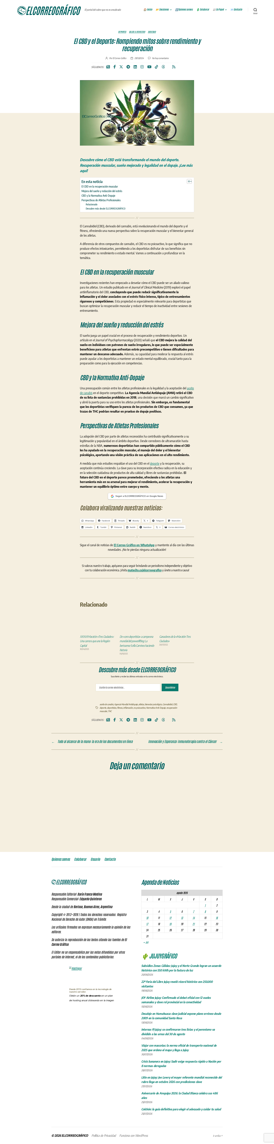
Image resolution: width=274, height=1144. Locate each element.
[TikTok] (156, 67)
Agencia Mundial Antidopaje (126, 704)
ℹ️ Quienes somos (184, 9)
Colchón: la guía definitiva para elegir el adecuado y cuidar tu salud (181, 1109)
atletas (141, 704)
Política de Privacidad (103, 1135)
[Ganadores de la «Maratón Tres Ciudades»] (176, 624)
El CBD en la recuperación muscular (99, 186)
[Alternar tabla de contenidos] (188, 181)
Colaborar (80, 859)
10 (147, 917)
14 (194, 917)
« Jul (145, 942)
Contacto (110, 859)
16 (217, 917)
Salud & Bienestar (137, 32)
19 (170, 924)
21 (194, 924)
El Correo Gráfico (119, 58)
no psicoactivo (139, 707)
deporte (154, 463)
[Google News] (108, 67)
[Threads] (163, 67)
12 (170, 917)
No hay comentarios (160, 58)
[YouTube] (149, 67)
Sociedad (152, 32)
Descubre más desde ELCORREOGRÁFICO (105, 208)
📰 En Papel (218, 9)
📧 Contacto (236, 9)
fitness (119, 707)
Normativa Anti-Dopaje (156, 707)
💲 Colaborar (202, 9)
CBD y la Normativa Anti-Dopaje (98, 195)
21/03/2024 (139, 58)
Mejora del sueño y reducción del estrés (101, 191)
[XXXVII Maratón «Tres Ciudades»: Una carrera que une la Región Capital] (97, 624)
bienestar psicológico (153, 704)
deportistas (111, 707)
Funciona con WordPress (133, 1135)
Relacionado (91, 204)
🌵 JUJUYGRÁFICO (159, 955)
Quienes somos (60, 859)
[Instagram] (142, 67)
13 (182, 917)
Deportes (122, 32)
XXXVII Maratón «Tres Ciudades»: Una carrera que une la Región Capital (97, 641)
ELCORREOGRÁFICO (75, 1135)
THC (109, 711)
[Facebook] (114, 67)
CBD (175, 704)
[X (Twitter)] (121, 67)
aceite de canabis (106, 704)
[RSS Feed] (173, 67)
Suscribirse (170, 687)
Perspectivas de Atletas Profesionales (101, 200)
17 (147, 924)
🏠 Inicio (147, 9)
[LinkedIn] (135, 67)
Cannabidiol (167, 704)
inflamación (128, 707)
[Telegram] (128, 67)
